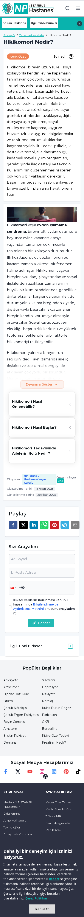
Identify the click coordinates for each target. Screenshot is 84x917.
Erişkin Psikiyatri (15, 736)
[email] (75, 525)
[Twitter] (17, 771)
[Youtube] (30, 771)
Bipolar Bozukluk (16, 694)
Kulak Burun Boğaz (56, 708)
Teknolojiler (11, 827)
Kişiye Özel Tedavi (55, 736)
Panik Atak (53, 830)
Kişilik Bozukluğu (58, 809)
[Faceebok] (5, 771)
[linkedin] (34, 525)
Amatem (10, 729)
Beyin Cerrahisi (14, 722)
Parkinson (49, 715)
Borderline (50, 729)
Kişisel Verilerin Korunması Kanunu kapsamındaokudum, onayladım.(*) (44, 606)
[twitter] (23, 525)
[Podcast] (45, 776)
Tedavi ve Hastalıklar (31, 35)
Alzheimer (11, 687)
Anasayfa (9, 35)
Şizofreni (48, 680)
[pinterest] (54, 525)
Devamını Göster (39, 384)
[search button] (67, 8)
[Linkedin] (54, 771)
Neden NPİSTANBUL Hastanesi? (19, 804)
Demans (9, 742)
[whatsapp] (44, 525)
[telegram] (65, 525)
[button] (13, 587)
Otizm (8, 701)
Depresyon (50, 687)
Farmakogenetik (57, 823)
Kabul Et (42, 909)
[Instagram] (42, 771)
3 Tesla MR (53, 816)
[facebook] (13, 525)
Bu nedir (60, 56)
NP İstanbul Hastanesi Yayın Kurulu (35, 479)
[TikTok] (78, 771)
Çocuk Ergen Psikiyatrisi (21, 715)
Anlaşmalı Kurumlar (17, 834)
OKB (45, 722)
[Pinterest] (66, 771)
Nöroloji (47, 701)
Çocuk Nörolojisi (15, 708)
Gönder (44, 623)
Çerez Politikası (36, 898)
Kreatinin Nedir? (54, 742)
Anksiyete (10, 680)
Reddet (54, 879)
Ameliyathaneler (15, 820)
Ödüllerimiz (11, 813)
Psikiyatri (48, 694)
